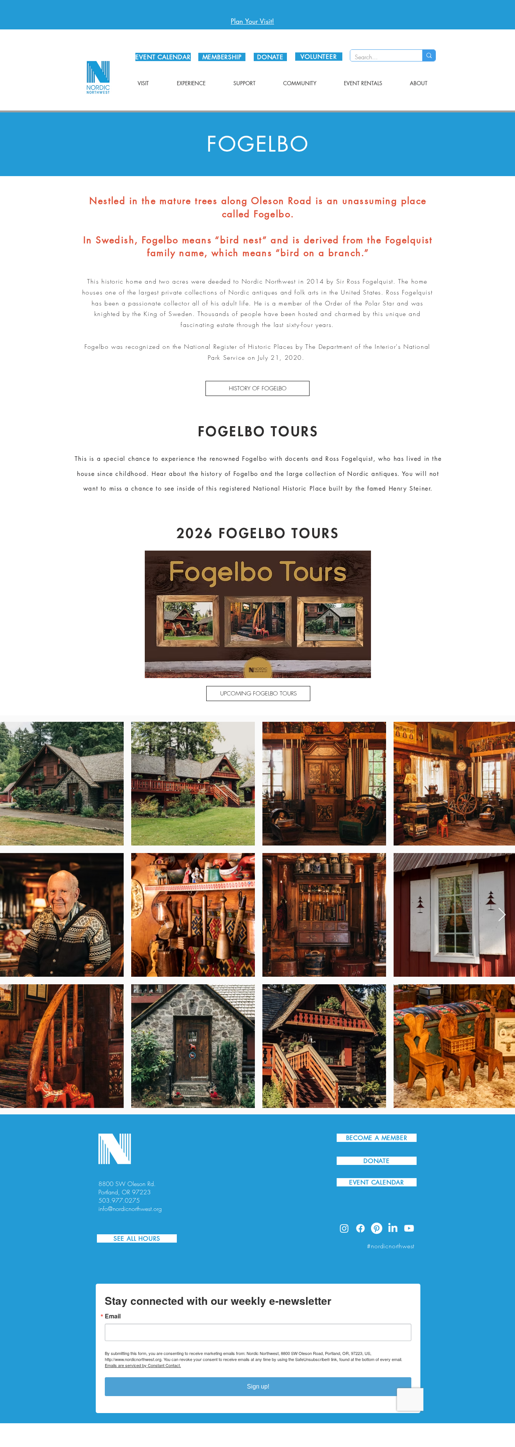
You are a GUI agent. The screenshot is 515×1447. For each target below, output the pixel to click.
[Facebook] (360, 1228)
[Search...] (428, 55)
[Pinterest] (376, 1228)
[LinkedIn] (393, 1228)
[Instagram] (344, 1228)
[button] (143, 83)
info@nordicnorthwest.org (130, 1209)
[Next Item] (502, 915)
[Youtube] (409, 1228)
